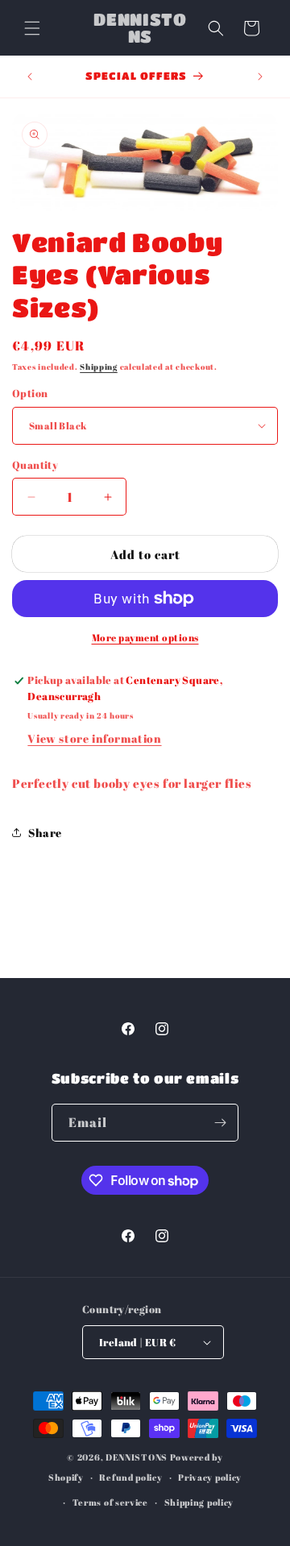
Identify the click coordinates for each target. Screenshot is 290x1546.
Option (30, 393)
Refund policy (130, 1477)
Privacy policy (210, 1477)
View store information (94, 738)
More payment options (145, 637)
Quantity (35, 465)
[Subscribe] (220, 1123)
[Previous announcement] (30, 76)
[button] (32, 28)
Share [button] (45, 832)
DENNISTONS (137, 1457)
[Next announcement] (260, 76)
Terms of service (110, 1502)
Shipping (99, 366)
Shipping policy (199, 1502)
